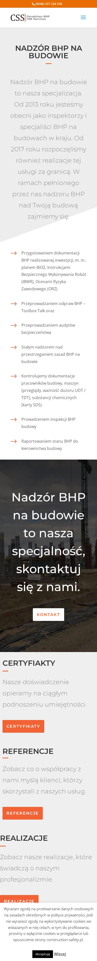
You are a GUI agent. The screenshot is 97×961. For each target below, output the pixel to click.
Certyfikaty (23, 726)
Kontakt (48, 614)
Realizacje (19, 901)
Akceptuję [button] (42, 954)
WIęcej (60, 953)
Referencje (22, 813)
